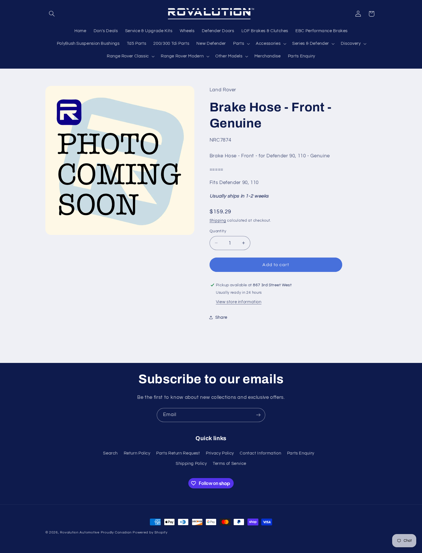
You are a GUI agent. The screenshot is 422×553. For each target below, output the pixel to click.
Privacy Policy (220, 453)
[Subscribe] (258, 415)
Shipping (218, 220)
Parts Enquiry (300, 453)
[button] (52, 13)
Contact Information (260, 453)
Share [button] (221, 317)
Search (110, 453)
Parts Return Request (178, 453)
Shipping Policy (191, 463)
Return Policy (137, 453)
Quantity (218, 231)
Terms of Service (229, 463)
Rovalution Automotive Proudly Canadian (95, 532)
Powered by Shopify (150, 532)
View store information (239, 301)
